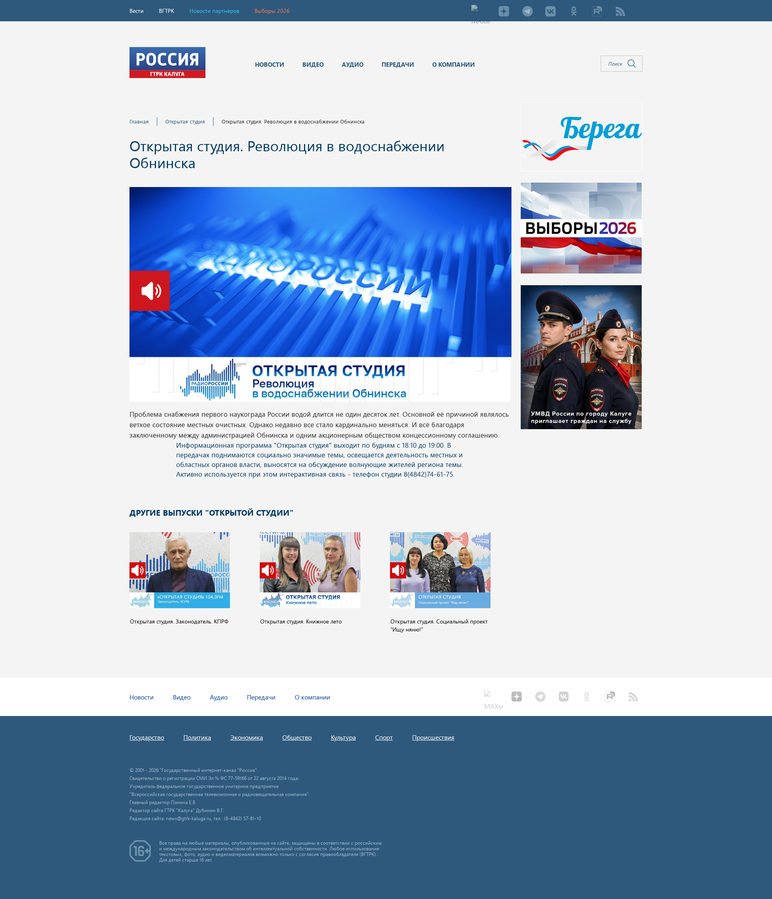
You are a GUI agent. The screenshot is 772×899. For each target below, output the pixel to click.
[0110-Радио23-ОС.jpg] (320, 296)
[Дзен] (504, 12)
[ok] (574, 12)
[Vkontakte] (550, 12)
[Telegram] (527, 12)
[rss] (620, 12)
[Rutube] (597, 12)
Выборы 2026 (272, 10)
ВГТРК (166, 10)
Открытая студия (185, 121)
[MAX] (480, 12)
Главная (139, 121)
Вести (136, 10)
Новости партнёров (214, 10)
